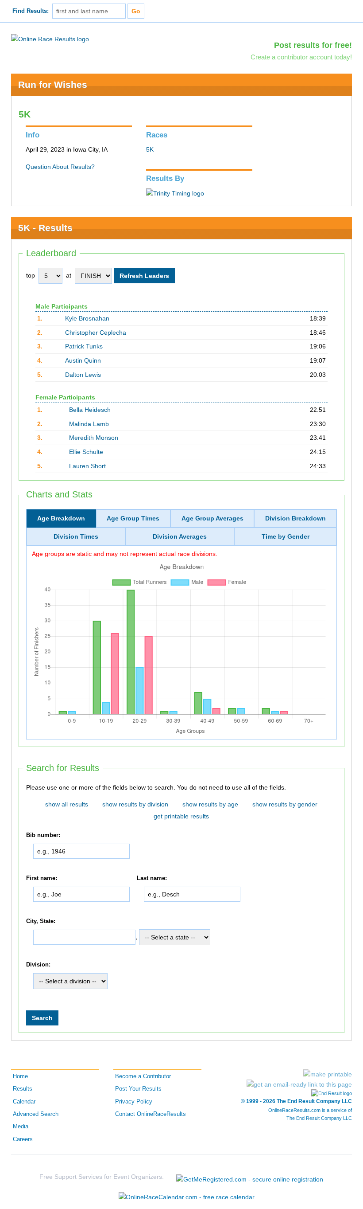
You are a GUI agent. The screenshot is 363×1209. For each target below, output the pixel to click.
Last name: (152, 878)
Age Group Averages (212, 518)
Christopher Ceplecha (95, 332)
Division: (38, 965)
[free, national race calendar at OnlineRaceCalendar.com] (187, 1197)
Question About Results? (60, 166)
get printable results (181, 816)
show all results (66, 804)
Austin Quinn (83, 360)
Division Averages (180, 536)
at (68, 275)
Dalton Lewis (83, 374)
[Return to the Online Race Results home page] (50, 38)
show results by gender (284, 804)
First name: (41, 878)
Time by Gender (285, 536)
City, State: (40, 921)
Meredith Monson (93, 437)
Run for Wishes (52, 84)
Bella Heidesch (90, 409)
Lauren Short (87, 466)
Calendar (24, 1102)
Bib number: (43, 836)
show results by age (210, 804)
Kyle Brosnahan (87, 318)
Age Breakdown (61, 518)
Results (22, 1089)
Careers (23, 1139)
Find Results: (30, 11)
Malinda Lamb (89, 423)
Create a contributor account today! (301, 57)
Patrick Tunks (84, 346)
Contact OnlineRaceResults (150, 1114)
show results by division (135, 804)
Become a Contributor (143, 1076)
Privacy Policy (133, 1102)
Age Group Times (133, 518)
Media (20, 1126)
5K (150, 149)
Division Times (76, 536)
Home (20, 1076)
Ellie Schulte (86, 451)
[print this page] (327, 1074)
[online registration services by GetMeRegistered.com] (249, 1177)
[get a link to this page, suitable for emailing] (299, 1084)
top (30, 275)
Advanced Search (35, 1114)
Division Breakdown (295, 518)
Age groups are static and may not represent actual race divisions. (124, 553)
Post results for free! (313, 45)
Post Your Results (138, 1089)
